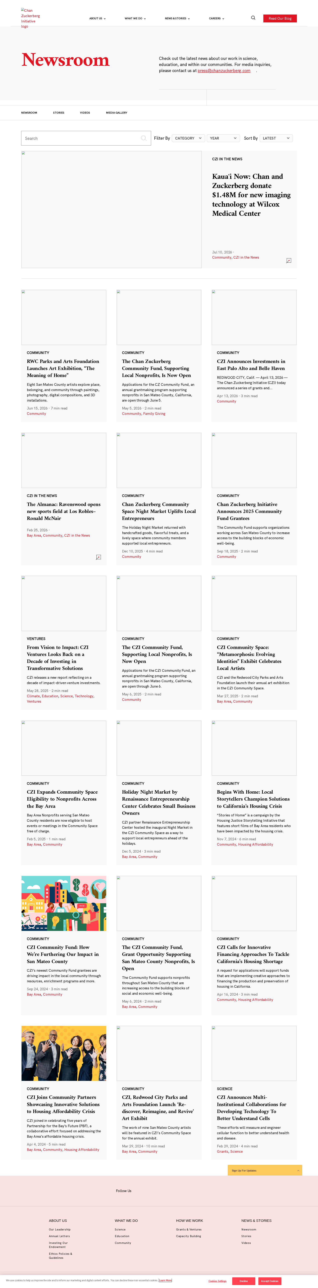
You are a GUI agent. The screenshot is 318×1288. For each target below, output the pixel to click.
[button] (188, 138)
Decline (244, 1281)
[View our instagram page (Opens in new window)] (152, 1190)
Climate (33, 696)
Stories (58, 112)
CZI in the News (246, 257)
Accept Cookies (269, 1281)
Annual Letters (59, 1236)
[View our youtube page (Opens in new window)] (198, 1190)
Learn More (165, 1280)
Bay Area (34, 535)
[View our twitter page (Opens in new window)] (187, 1190)
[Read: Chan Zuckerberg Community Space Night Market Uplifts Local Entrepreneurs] (159, 498)
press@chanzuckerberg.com (224, 70)
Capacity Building (188, 1236)
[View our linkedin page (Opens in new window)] (175, 1190)
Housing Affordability (255, 844)
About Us (96, 18)
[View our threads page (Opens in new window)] (164, 1190)
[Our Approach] (31, 18)
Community (221, 257)
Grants (222, 1151)
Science (66, 696)
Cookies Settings (218, 1281)
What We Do (134, 18)
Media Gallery (116, 112)
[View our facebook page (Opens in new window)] (141, 1190)
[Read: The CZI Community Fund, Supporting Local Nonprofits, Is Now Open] (159, 642)
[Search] (253, 18)
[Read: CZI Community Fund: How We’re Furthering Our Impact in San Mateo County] (64, 945)
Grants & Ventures (189, 1229)
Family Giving (154, 413)
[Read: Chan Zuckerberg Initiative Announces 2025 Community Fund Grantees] (254, 498)
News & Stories (176, 18)
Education (50, 696)
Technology (84, 696)
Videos (85, 112)
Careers (215, 18)
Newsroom (29, 112)
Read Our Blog (280, 18)
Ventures (34, 701)
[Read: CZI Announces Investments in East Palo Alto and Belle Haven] (254, 355)
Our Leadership (60, 1229)
